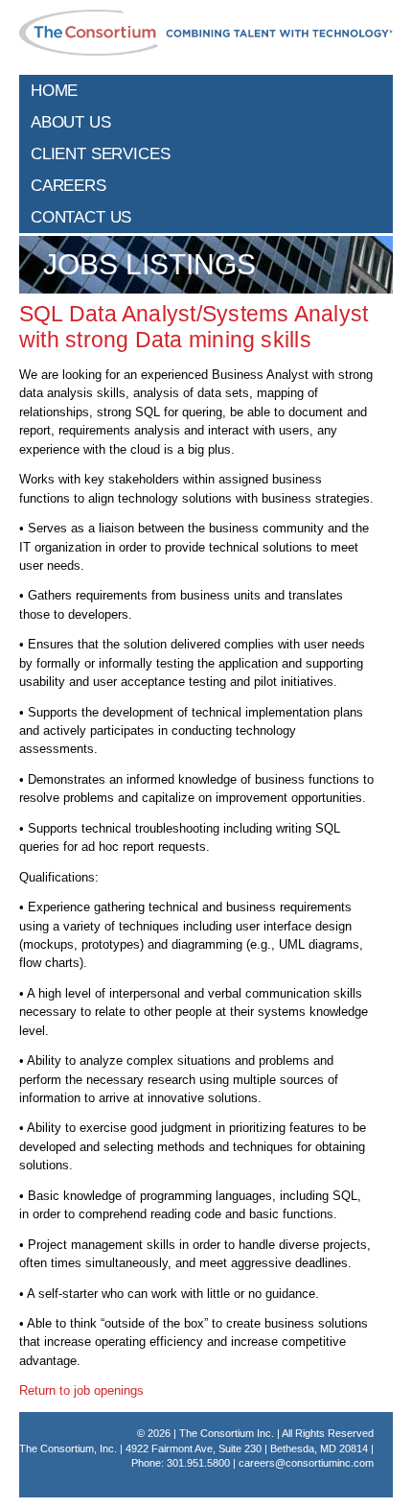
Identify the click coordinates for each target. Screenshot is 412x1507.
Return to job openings (81, 1390)
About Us (71, 121)
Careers (68, 185)
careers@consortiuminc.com (306, 1463)
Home (54, 90)
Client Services (100, 153)
